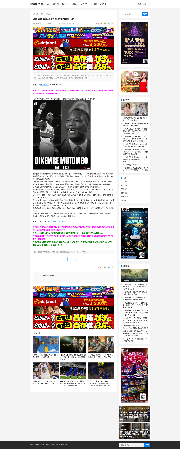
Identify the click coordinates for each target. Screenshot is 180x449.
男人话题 (93, 4)
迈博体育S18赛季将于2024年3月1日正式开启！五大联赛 (54, 90)
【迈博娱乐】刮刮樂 (131, 165)
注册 (144, 4)
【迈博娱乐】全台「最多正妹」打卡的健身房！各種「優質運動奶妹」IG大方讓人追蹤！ (135, 287)
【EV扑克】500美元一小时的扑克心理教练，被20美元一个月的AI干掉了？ (100, 357)
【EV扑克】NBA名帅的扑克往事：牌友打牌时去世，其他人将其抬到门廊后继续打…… (73, 357)
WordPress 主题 (62, 444)
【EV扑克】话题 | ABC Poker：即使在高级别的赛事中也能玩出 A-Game (135, 159)
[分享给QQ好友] (108, 23)
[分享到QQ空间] (112, 23)
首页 (47, 4)
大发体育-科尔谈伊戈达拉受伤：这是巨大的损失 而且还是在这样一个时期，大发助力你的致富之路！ (135, 333)
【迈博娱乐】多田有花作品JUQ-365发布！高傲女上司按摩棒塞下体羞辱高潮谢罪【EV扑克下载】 (135, 139)
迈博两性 (103, 4)
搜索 (145, 14)
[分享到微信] (105, 23)
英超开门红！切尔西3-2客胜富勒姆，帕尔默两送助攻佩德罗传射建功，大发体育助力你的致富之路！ (73, 383)
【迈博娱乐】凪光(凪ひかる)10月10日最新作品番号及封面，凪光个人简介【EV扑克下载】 (135, 313)
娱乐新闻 (65, 4)
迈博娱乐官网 (36, 4)
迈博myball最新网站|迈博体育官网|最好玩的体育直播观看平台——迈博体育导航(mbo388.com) (68, 233)
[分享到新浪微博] (101, 23)
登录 (139, 4)
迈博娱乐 (39, 23)
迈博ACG (56, 4)
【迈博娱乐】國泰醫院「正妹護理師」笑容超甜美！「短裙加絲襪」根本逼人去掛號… (135, 305)
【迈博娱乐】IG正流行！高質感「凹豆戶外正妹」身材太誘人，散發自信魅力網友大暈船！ (135, 152)
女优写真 (84, 4)
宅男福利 (75, 4)
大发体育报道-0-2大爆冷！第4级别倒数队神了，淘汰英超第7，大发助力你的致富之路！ (135, 131)
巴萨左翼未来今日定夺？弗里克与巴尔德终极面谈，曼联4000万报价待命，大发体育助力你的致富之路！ (100, 383)
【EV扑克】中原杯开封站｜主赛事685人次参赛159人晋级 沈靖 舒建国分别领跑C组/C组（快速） (135, 320)
